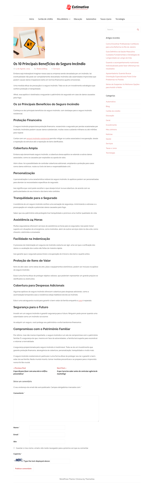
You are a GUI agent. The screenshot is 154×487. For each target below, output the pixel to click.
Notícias (109, 134)
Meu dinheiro (62, 19)
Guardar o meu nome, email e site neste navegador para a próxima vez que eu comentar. (52, 448)
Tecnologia (120, 19)
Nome (16, 427)
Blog (108, 106)
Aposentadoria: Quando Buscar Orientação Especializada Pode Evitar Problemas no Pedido (121, 76)
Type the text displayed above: (37, 461)
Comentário (19, 393)
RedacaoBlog (42, 69)
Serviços (56, 69)
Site (15, 442)
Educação (78, 19)
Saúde (108, 139)
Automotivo (91, 19)
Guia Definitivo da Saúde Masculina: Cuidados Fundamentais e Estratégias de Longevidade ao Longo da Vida (123, 55)
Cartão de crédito (45, 19)
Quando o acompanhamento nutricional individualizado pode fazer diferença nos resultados (122, 65)
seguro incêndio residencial (38, 138)
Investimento (111, 125)
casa (80, 300)
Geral (108, 120)
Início (31, 19)
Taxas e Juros (105, 19)
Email (16, 435)
